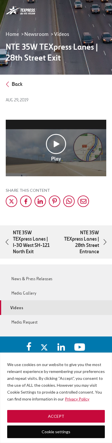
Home (12, 34)
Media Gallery (23, 293)
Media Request (24, 322)
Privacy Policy (77, 398)
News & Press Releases (32, 278)
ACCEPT (56, 416)
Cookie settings (56, 431)
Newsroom (36, 34)
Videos (61, 34)
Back (17, 84)
